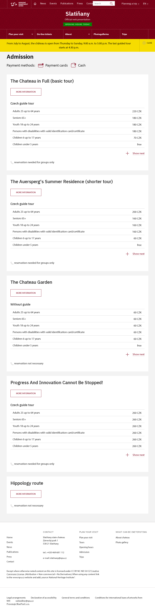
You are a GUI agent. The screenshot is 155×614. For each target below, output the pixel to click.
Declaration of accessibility (44, 597)
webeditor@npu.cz (24, 600)
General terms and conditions (76, 597)
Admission (84, 551)
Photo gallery (122, 542)
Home (10, 537)
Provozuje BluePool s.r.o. (18, 604)
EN (145, 3)
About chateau (123, 537)
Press (80, 3)
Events (53, 3)
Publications (66, 3)
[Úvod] (35, 3)
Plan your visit (85, 537)
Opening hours (86, 547)
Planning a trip (130, 3)
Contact (90, 3)
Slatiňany (78, 13)
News (43, 3)
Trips (81, 556)
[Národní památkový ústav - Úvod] (19, 4)
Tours (81, 542)
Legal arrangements (16, 597)
